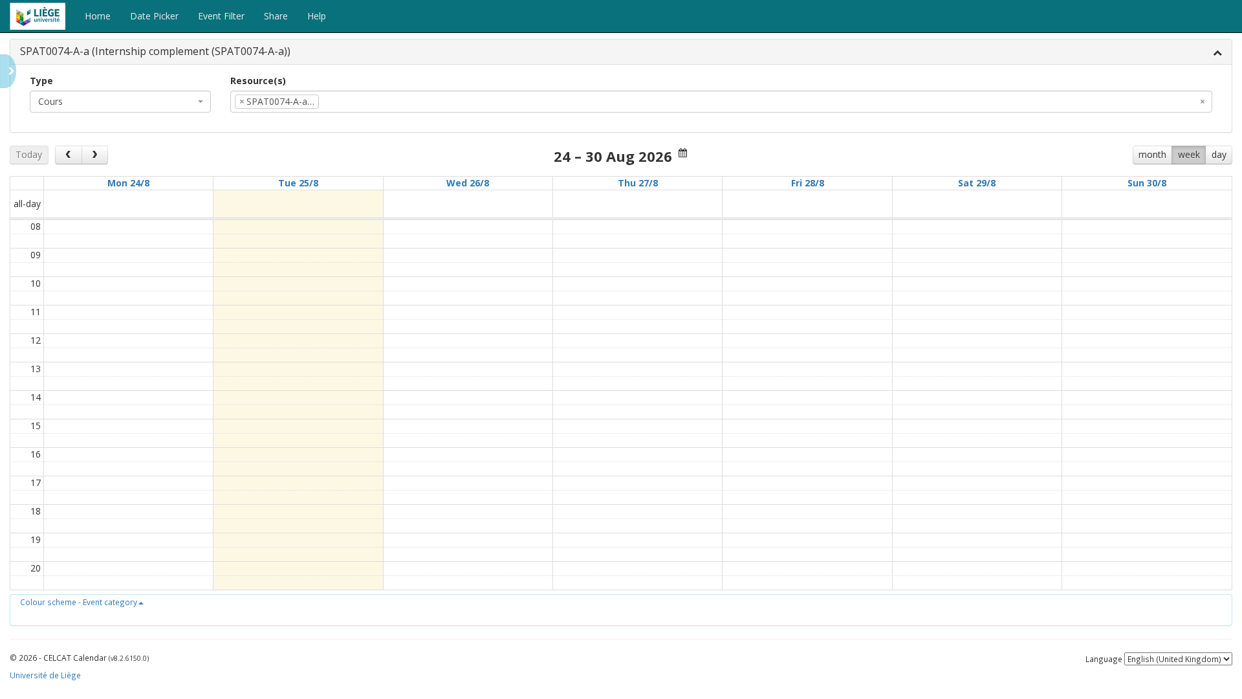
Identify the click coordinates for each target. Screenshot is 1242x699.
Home (98, 16)
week (1189, 154)
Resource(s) (258, 80)
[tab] (621, 52)
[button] (82, 602)
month (1152, 154)
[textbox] (341, 101)
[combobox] (120, 102)
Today (29, 154)
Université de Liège (45, 675)
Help (316, 16)
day (1219, 154)
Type (41, 80)
